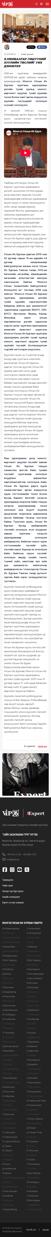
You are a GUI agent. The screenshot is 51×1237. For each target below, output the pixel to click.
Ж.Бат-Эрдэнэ (9, 960)
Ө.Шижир (32, 1186)
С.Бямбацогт (33, 1010)
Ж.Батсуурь (8, 978)
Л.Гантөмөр (8, 1032)
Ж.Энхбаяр (32, 1191)
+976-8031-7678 (29, 854)
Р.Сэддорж (32, 1141)
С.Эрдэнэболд (9, 1209)
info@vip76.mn (13, 859)
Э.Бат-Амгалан (34, 955)
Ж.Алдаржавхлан (10, 928)
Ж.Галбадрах (8, 1014)
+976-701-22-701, (14, 854)
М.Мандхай (32, 1073)
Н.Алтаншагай (34, 933)
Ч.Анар (30, 942)
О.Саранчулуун (10, 1137)
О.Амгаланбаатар (11, 942)
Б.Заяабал (7, 1060)
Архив (45, 1229)
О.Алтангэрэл (33, 928)
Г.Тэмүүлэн (7, 1155)
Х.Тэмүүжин (33, 1150)
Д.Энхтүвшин (33, 1200)
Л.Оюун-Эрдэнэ (35, 1119)
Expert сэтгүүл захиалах (13, 902)
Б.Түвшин (7, 1150)
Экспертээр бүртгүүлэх (12, 891)
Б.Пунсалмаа (8, 1123)
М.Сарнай (32, 1137)
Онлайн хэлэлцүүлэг (11, 896)
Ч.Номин (6, 1105)
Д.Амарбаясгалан (11, 937)
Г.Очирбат (7, 1119)
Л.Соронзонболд (11, 1141)
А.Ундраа (31, 1155)
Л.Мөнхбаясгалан (11, 1082)
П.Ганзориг (8, 1028)
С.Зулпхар (7, 1064)
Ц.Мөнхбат (32, 1078)
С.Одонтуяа (8, 1114)
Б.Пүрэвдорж (9, 1128)
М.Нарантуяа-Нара (36, 1100)
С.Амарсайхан (34, 937)
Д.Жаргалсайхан (10, 1055)
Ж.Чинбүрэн (33, 1182)
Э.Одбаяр (32, 1109)
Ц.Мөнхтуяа (8, 1091)
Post (32, 47)
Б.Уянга (6, 1164)
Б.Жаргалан (33, 1051)
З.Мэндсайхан (34, 1091)
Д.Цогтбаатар (34, 1173)
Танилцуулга (7, 879)
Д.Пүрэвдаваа (34, 1123)
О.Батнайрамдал (35, 974)
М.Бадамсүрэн (9, 955)
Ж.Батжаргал (33, 969)
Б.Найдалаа (8, 1096)
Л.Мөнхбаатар (9, 1078)
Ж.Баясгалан (8, 996)
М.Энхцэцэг (8, 1205)
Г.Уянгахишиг (33, 1164)
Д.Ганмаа (31, 1028)
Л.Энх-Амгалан (9, 1191)
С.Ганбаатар (33, 1014)
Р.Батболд (7, 969)
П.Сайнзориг (8, 1132)
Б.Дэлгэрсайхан (10, 1046)
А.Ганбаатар (33, 1019)
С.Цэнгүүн (7, 1182)
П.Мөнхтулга (33, 1087)
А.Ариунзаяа (8, 946)
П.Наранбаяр (9, 1100)
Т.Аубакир (32, 946)
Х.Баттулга (7, 983)
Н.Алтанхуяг (8, 933)
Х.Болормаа (8, 1001)
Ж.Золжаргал (33, 1060)
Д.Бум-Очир (33, 1005)
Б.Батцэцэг (32, 983)
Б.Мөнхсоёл (8, 1087)
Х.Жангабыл (8, 1051)
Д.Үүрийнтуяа (9, 1168)
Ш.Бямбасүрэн (10, 1010)
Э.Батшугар (32, 987)
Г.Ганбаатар (8, 1023)
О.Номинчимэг (34, 1105)
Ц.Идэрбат (32, 1064)
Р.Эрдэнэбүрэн (34, 1209)
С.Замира (31, 1055)
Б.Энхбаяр (7, 1196)
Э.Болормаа (33, 1001)
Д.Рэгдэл (31, 1128)
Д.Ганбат (31, 1023)
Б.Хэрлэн (6, 1173)
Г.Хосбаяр (32, 1168)
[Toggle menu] (46, 4)
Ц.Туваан (6, 1146)
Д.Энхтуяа (7, 1200)
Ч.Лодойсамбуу (10, 1069)
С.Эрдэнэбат (33, 1205)
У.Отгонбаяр (33, 1114)
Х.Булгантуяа (8, 1005)
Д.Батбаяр (32, 964)
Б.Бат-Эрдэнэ (34, 960)
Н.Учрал (31, 1159)
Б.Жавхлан (32, 1046)
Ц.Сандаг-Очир (34, 1132)
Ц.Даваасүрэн (34, 1037)
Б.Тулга (30, 1146)
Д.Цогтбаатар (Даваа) (13, 1177)
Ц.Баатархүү (33, 951)
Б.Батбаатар (8, 964)
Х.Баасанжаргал (10, 951)
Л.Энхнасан (32, 1196)
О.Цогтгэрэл (33, 1177)
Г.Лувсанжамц (34, 1069)
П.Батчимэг (8, 987)
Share (43, 47)
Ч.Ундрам (7, 1159)
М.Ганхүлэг (7, 1037)
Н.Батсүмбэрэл (34, 978)
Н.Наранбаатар (34, 1096)
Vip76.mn (42, 746)
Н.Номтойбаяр (9, 1109)
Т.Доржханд (33, 1042)
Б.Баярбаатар (9, 992)
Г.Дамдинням (9, 1042)
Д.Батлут (6, 974)
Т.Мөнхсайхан (34, 1082)
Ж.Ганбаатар (8, 1019)
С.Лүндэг (7, 1073)
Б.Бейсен (31, 996)
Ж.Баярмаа (32, 992)
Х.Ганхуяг (31, 1032)
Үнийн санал (7, 885)
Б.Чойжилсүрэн (10, 1186)
